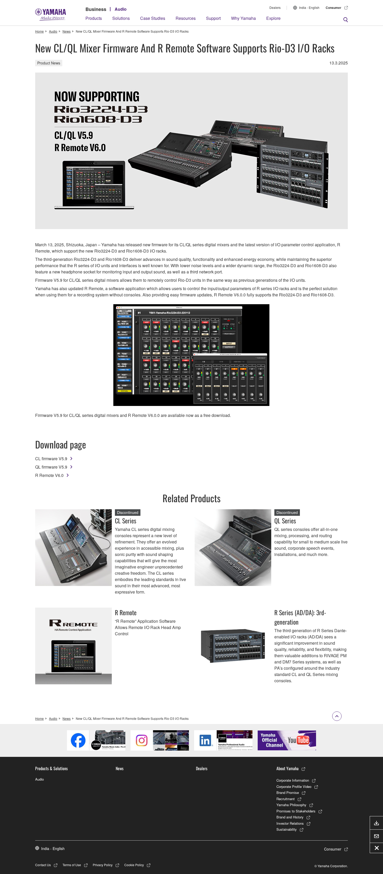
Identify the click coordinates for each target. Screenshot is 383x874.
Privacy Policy (103, 865)
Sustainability (286, 829)
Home (39, 31)
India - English (309, 7)
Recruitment (285, 798)
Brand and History (290, 817)
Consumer (333, 7)
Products (93, 18)
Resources (186, 18)
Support (213, 18)
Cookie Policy (134, 865)
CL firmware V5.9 (51, 459)
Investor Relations (290, 823)
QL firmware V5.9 (51, 467)
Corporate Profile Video (293, 786)
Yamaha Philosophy (291, 804)
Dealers (275, 7)
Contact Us (43, 865)
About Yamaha (287, 768)
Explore (273, 18)
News (67, 31)
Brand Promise (287, 792)
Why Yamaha (243, 18)
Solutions (121, 18)
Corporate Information (292, 780)
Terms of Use (72, 865)
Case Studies (152, 18)
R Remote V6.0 (49, 475)
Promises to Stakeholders (296, 811)
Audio (121, 9)
